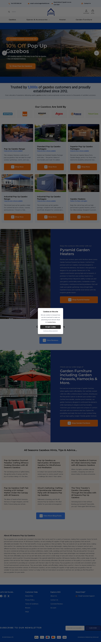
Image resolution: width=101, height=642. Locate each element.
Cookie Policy (51, 322)
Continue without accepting (50, 331)
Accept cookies (50, 327)
